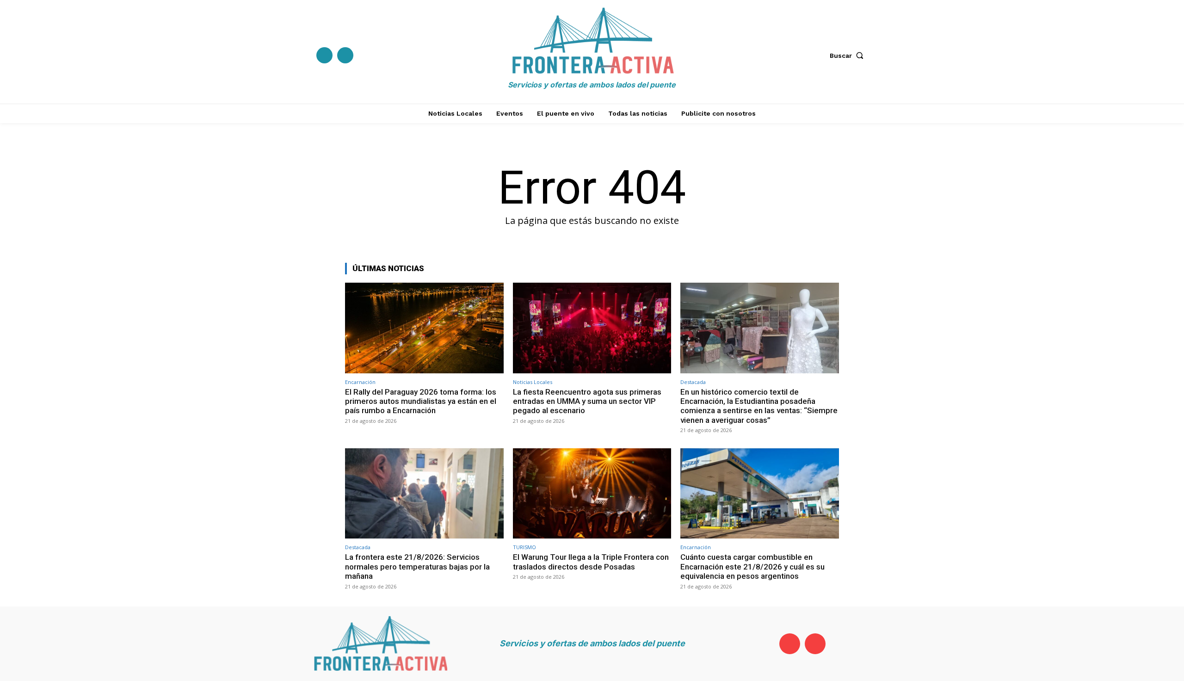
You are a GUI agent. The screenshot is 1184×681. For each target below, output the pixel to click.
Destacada (693, 381)
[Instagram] (345, 55)
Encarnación (360, 381)
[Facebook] (324, 55)
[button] (849, 55)
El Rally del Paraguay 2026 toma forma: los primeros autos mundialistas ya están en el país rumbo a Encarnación (420, 401)
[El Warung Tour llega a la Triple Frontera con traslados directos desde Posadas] (592, 493)
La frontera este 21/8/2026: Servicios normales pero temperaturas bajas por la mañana (417, 566)
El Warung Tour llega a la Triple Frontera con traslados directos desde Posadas (591, 561)
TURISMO (524, 547)
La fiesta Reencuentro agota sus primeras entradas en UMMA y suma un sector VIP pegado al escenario (587, 401)
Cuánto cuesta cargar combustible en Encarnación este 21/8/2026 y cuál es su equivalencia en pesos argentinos (752, 566)
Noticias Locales (532, 381)
